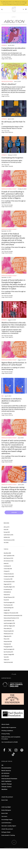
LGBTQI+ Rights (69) (9, 626)
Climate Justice (6, 786)
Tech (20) (6, 657)
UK (2, 765)
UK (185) (6, 542)
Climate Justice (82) (9, 576)
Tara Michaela (7, 57)
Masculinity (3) (7, 628)
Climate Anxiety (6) (9, 573)
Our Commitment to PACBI (9, 742)
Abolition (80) (7, 553)
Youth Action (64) (8, 662)
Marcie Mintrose (9, 132)
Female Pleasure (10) (9, 597)
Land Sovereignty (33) (9, 623)
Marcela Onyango (8, 205)
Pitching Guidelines (7, 730)
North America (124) (9, 540)
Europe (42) (7, 532)
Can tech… (4, 816)
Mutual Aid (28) (8, 641)
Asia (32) (6, 529)
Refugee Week (5, 832)
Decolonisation (6, 768)
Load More (14, 512)
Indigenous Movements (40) (11, 612)
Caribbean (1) (7, 566)
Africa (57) (6, 527)
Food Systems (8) (8, 605)
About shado (5, 724)
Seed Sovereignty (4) (9, 649)
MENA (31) (7, 537)
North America (6, 770)
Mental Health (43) (9, 631)
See (2, 396)
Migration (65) (7, 636)
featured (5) (7, 594)
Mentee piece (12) (8, 633)
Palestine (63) (7, 644)
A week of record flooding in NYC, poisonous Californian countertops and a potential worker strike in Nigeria (12, 195)
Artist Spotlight (6, 807)
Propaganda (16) (8, 646)
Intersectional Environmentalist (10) (13, 615)
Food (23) (6, 599)
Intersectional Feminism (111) (11, 618)
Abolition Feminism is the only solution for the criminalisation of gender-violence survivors (13, 325)
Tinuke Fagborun (9, 337)
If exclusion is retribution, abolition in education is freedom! (11, 401)
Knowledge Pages (7, 81)
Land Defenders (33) (9, 620)
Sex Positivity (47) (8, 652)
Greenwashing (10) (8, 607)
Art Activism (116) (8, 560)
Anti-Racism (5, 776)
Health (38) (7, 610)
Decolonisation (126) (9, 581)
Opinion (4, 45)
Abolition (4, 789)
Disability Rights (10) (9, 586)
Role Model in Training (8, 835)
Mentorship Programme (8, 727)
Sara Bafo (6, 94)
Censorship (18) (8, 568)
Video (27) (6, 659)
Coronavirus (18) (8, 579)
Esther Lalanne (8, 58)
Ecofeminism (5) (8, 589)
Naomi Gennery (8, 206)
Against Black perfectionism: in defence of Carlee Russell (13, 364)
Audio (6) (6, 563)
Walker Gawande (9, 166)
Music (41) (6, 639)
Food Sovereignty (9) (9, 602)
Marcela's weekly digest (9, 189)
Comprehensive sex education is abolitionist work (13, 49)
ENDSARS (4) (7, 592)
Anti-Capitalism (6, 781)
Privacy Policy (5, 733)
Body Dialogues (6, 810)
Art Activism (5, 773)
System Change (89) (9, 654)
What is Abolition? (8, 84)
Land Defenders (6, 822)
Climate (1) (6, 571)
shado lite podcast (7, 797)
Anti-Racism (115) (8, 558)
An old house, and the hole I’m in (13, 123)
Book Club (4, 800)
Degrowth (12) (7, 584)
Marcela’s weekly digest (8, 826)
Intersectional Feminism (9, 778)
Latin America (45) (8, 534)
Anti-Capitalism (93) (9, 555)
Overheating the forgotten (12, 158)
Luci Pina (7, 96)
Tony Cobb (6, 130)
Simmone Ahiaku (8, 413)
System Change (6, 784)
